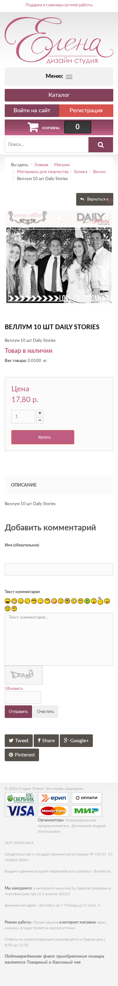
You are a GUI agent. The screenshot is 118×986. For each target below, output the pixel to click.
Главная (41, 165)
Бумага (80, 172)
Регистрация (86, 111)
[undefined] (59, 257)
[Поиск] (100, 144)
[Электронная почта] (110, 202)
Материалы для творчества (42, 172)
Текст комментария (22, 592)
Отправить (18, 712)
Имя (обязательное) (22, 545)
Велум (99, 172)
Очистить (45, 712)
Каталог (59, 95)
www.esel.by (65, 888)
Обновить (14, 689)
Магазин (62, 165)
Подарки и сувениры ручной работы (59, 5)
